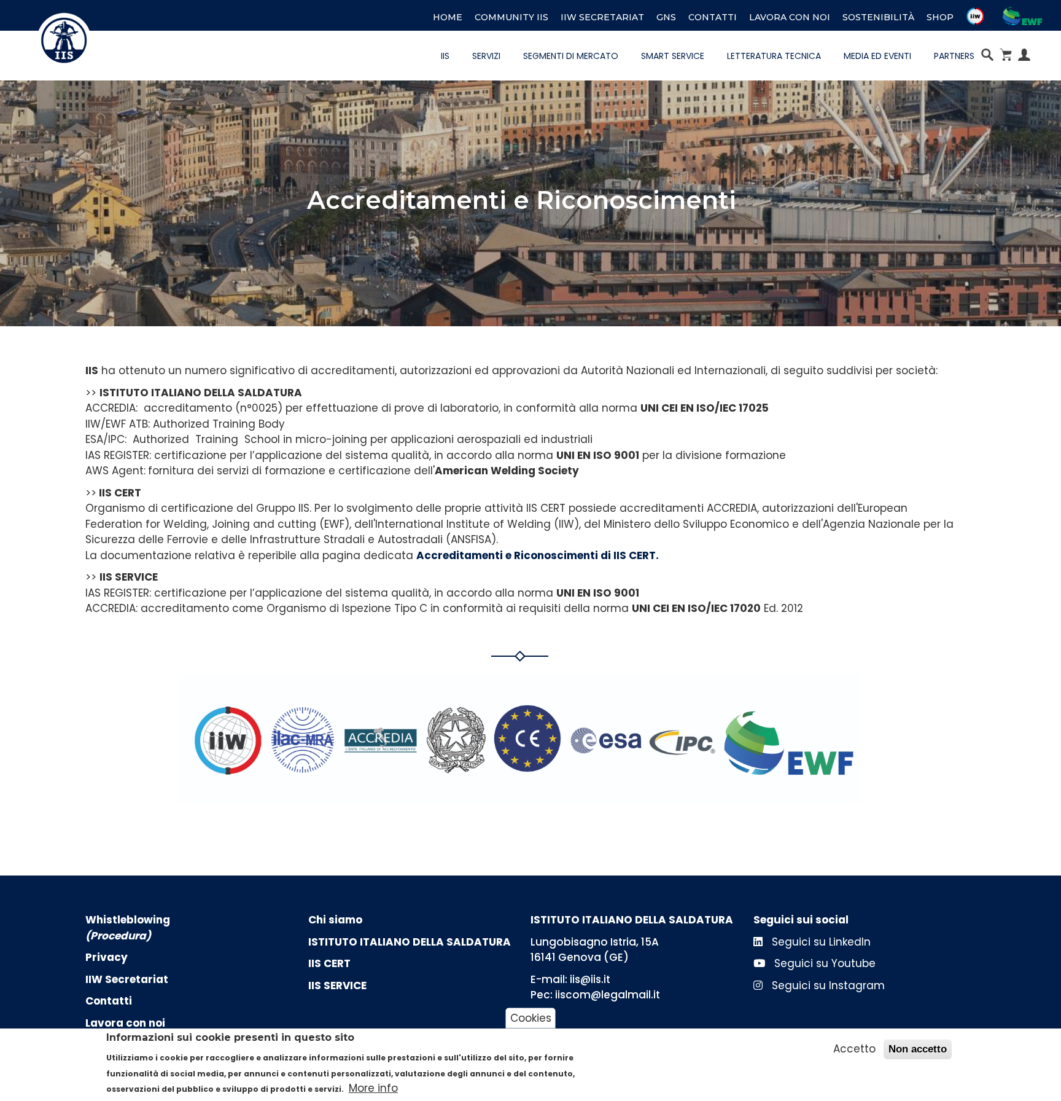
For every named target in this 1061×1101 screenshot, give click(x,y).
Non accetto (917, 1049)
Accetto (854, 1048)
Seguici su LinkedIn (820, 941)
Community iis (511, 17)
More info (373, 1088)
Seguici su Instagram (827, 985)
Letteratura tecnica (774, 56)
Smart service (672, 56)
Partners (954, 56)
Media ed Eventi (877, 56)
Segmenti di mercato (570, 56)
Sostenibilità (878, 17)
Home (447, 17)
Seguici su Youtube (823, 963)
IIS (445, 56)
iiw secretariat (602, 17)
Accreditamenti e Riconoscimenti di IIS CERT (536, 555)
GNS (666, 17)
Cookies (530, 1017)
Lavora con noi (789, 17)
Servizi (486, 56)
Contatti (712, 17)
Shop (940, 17)
